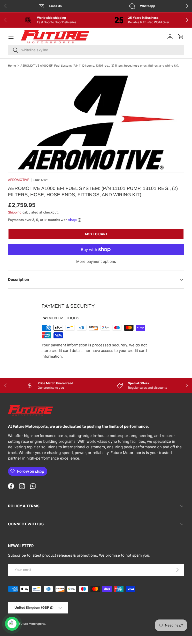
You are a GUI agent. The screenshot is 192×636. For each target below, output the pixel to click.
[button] (181, 36)
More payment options (96, 261)
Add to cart (96, 234)
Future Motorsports (32, 623)
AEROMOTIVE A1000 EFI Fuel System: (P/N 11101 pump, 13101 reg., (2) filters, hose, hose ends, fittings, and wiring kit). (99, 65)
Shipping (15, 212)
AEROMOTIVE (18, 180)
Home (12, 65)
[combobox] (96, 50)
